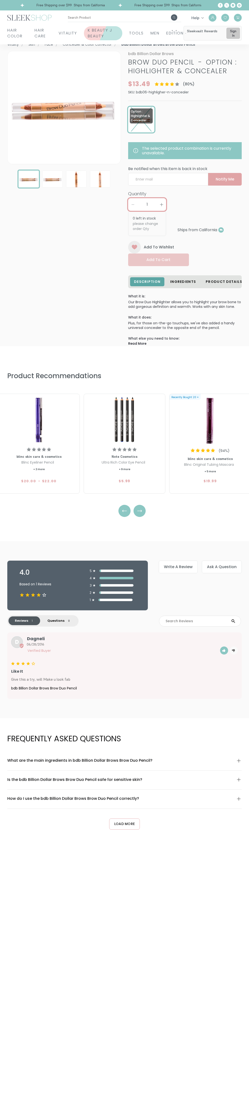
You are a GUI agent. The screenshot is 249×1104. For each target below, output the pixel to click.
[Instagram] (233, 5)
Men (155, 33)
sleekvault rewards (202, 31)
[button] (224, 650)
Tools (136, 33)
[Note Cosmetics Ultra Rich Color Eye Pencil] (124, 419)
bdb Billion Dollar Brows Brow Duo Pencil (44, 688)
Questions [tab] (55, 620)
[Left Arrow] (124, 511)
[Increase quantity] (161, 204)
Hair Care (40, 33)
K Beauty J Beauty (100, 33)
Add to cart (158, 259)
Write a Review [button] (178, 567)
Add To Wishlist (159, 247)
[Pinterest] (239, 5)
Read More (137, 343)
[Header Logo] (29, 17)
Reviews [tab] (21, 620)
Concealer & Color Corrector (87, 44)
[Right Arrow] (139, 511)
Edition (175, 33)
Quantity (137, 193)
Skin (31, 44)
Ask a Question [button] (222, 567)
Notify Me (225, 179)
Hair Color (15, 33)
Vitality (68, 33)
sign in (233, 33)
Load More (124, 823)
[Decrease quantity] (132, 204)
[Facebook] (220, 5)
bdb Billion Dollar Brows (151, 54)
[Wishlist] (225, 18)
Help (195, 17)
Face (49, 44)
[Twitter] (226, 5)
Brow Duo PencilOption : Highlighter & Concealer (182, 66)
